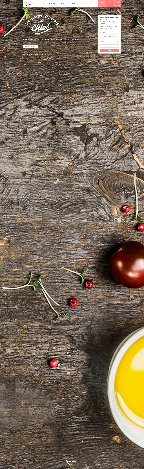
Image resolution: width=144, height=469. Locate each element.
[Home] (29, 4)
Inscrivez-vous (29, 46)
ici (39, 54)
